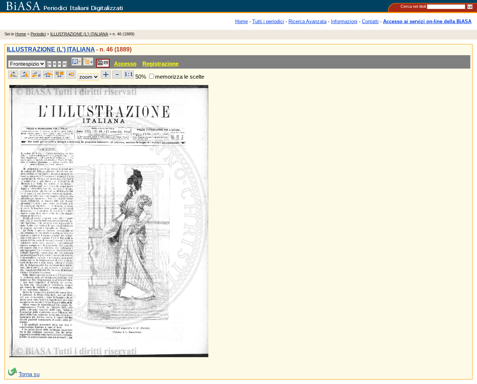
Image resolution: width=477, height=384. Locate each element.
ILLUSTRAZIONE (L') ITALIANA (79, 34)
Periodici (38, 34)
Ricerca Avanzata (307, 21)
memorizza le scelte (179, 76)
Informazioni (344, 21)
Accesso (125, 63)
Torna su (29, 374)
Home (241, 21)
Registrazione (160, 63)
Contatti (370, 21)
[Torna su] (12, 374)
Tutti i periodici (268, 21)
